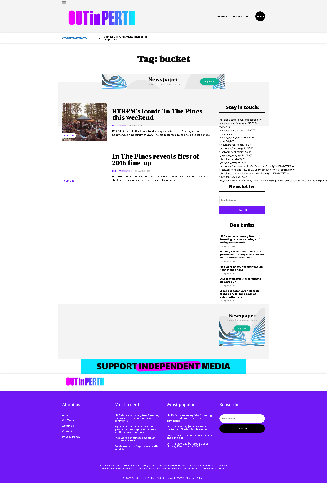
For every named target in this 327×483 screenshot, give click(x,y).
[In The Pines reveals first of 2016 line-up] (84, 167)
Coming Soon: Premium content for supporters (125, 38)
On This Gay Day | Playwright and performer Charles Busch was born (188, 427)
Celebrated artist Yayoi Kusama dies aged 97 (240, 280)
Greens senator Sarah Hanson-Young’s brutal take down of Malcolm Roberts (239, 294)
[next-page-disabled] (264, 38)
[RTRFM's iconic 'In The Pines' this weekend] (84, 122)
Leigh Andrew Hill (122, 171)
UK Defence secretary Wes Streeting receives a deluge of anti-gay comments (239, 239)
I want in (242, 209)
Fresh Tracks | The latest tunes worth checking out (189, 436)
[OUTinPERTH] (102, 17)
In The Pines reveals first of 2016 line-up (155, 159)
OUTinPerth (119, 125)
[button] (222, 16)
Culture (69, 135)
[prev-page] (100, 38)
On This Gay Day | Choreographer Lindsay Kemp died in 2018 (187, 444)
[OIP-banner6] (163, 366)
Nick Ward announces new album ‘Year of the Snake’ (241, 268)
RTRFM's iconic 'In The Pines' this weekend (158, 114)
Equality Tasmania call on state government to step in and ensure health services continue (241, 254)
